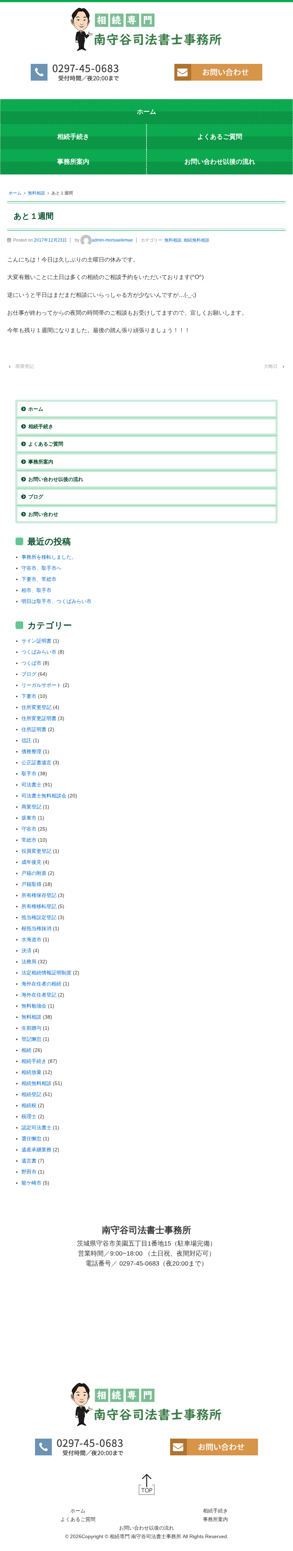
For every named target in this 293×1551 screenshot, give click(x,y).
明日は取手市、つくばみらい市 (56, 601)
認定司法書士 (36, 1127)
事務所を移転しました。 (48, 557)
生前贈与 (31, 1028)
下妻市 (28, 696)
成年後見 (31, 862)
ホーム (146, 111)
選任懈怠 (31, 1138)
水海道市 (31, 939)
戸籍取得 (31, 884)
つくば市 (31, 663)
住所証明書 (33, 729)
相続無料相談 (196, 240)
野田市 (28, 1172)
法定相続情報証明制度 (46, 972)
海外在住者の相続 (41, 984)
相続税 (28, 1105)
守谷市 (28, 829)
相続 (26, 1050)
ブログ (35, 497)
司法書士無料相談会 (43, 796)
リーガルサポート (41, 685)
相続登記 (31, 1094)
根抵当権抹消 (36, 928)
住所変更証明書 (38, 718)
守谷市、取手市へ (41, 568)
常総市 (28, 840)
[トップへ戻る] (147, 1484)
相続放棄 (31, 1072)
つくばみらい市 (38, 652)
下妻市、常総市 (38, 579)
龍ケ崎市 (31, 1183)
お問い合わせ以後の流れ (219, 161)
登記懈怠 (31, 1039)
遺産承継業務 (36, 1149)
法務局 (28, 961)
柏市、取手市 (36, 590)
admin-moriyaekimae (112, 240)
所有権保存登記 (38, 895)
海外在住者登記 (38, 995)
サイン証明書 (36, 641)
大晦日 (271, 366)
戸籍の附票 (33, 873)
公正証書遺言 (36, 762)
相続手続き (73, 136)
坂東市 (28, 818)
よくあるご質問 (219, 136)
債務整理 (31, 751)
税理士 (28, 1116)
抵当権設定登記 (38, 917)
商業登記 (24, 366)
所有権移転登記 (38, 906)
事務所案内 (73, 161)
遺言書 (28, 1161)
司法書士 (31, 784)
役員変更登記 (36, 851)
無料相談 (36, 193)
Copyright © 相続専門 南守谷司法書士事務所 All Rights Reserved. (154, 1536)
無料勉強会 (33, 1006)
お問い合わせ (43, 514)
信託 (26, 740)
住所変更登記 (36, 707)
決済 (26, 950)
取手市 (28, 773)
